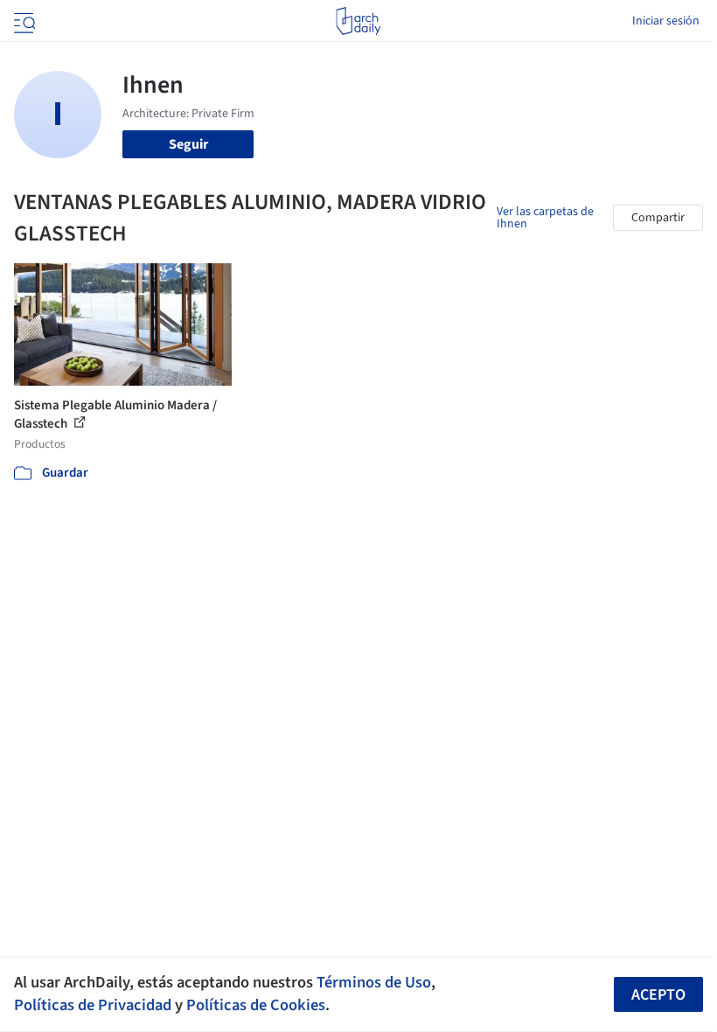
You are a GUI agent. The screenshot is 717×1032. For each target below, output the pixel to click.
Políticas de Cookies (255, 1005)
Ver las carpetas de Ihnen (545, 218)
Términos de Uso (374, 982)
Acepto (658, 995)
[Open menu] (22, 21)
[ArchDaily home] (358, 21)
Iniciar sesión (666, 21)
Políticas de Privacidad (92, 1005)
